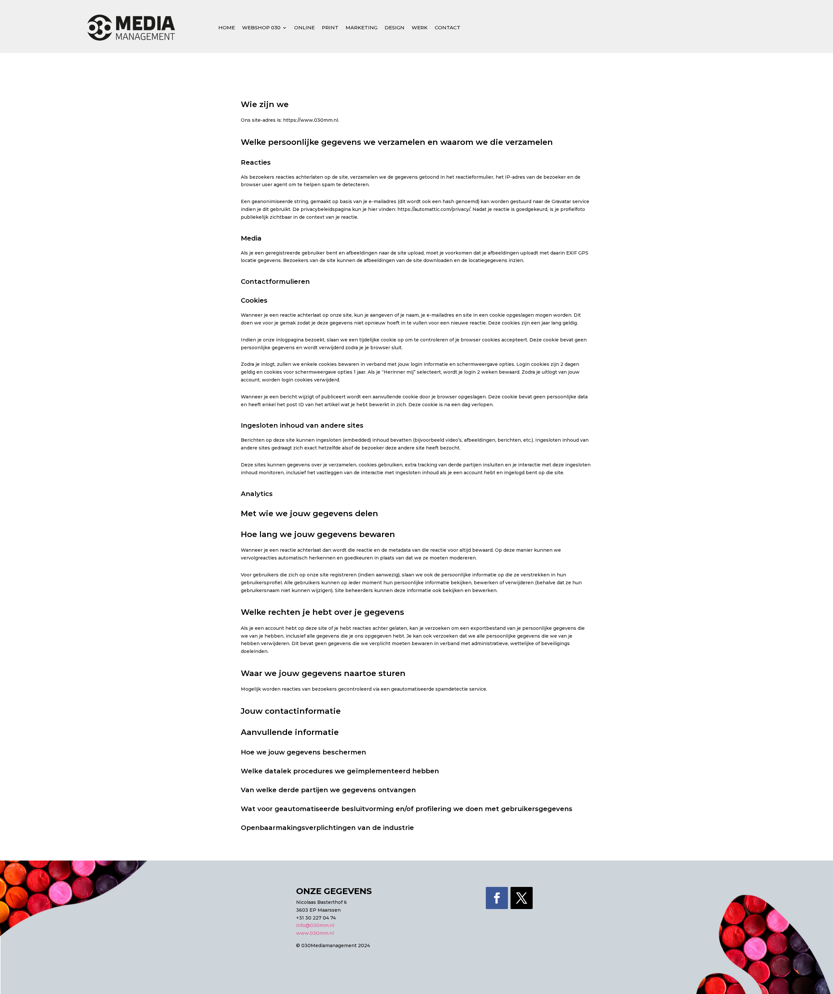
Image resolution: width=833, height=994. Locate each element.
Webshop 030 (261, 27)
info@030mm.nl (315, 925)
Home (226, 27)
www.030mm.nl (315, 933)
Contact (447, 27)
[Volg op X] (522, 898)
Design (394, 27)
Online (304, 27)
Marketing (361, 27)
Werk (420, 27)
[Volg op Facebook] (497, 898)
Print (330, 27)
